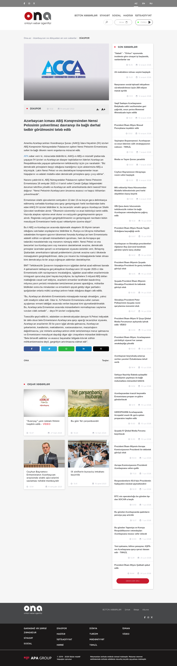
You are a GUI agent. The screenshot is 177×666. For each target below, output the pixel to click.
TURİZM (93, 634)
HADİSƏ (128, 15)
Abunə (145, 610)
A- (98, 109)
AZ (136, 3)
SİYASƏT (105, 15)
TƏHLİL (93, 645)
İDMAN (126, 628)
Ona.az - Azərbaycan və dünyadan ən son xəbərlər (50, 38)
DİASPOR (62, 628)
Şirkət (127, 610)
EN (143, 3)
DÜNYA (93, 628)
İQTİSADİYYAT (143, 15)
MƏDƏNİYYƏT (96, 639)
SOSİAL (116, 15)
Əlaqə (136, 610)
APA (26, 156)
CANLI (144, 22)
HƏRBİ (60, 645)
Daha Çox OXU (132, 581)
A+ (103, 109)
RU (151, 3)
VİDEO (125, 634)
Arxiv (122, 22)
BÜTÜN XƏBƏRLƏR (86, 15)
